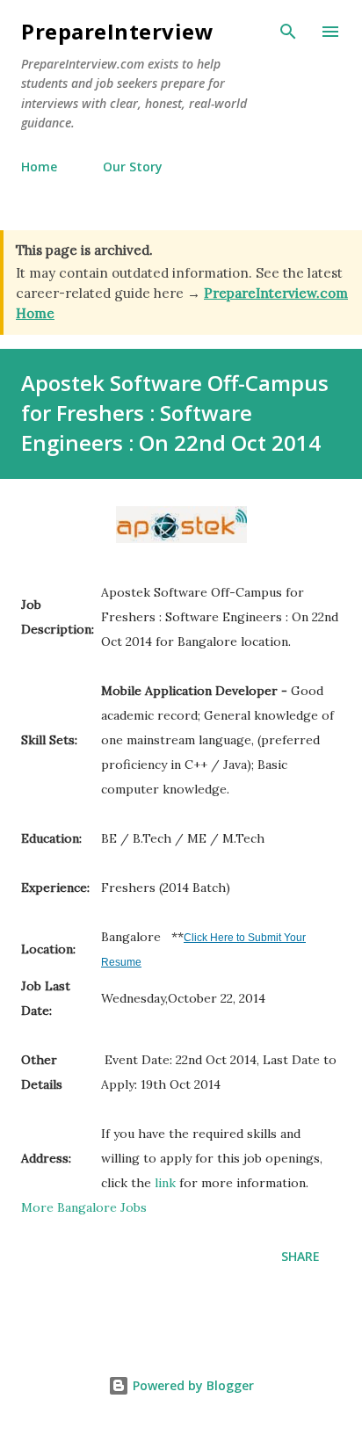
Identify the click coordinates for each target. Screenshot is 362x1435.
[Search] (288, 31)
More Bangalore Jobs (84, 1207)
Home (39, 166)
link (165, 1183)
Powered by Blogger (191, 1385)
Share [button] (300, 1256)
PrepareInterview (117, 31)
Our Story (133, 166)
